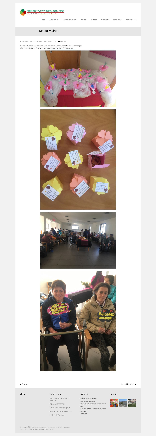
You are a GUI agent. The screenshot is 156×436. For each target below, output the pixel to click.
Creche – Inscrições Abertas (88, 398)
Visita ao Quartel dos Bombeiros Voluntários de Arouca (93, 410)
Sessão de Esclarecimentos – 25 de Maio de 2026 (93, 405)
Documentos (105, 20)
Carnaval (24, 384)
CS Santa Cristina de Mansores (32, 41)
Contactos (129, 20)
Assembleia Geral (128, 384)
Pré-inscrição (118, 20)
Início (43, 20)
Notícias (94, 20)
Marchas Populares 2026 (87, 401)
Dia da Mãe (83, 414)
